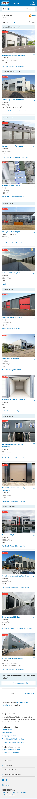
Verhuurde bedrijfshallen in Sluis (13, 742)
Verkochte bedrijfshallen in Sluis (13, 739)
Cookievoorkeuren (10, 795)
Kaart (33, 22)
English (7, 785)
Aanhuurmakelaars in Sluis (11, 749)
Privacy (4, 792)
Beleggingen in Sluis (9, 736)
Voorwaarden (21, 792)
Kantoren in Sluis (7, 729)
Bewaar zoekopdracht (20, 683)
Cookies (12, 792)
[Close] (32, 704)
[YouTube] (3, 780)
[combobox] (13, 9)
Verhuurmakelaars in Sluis (10, 753)
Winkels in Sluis (7, 733)
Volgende (28, 693)
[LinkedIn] (7, 780)
